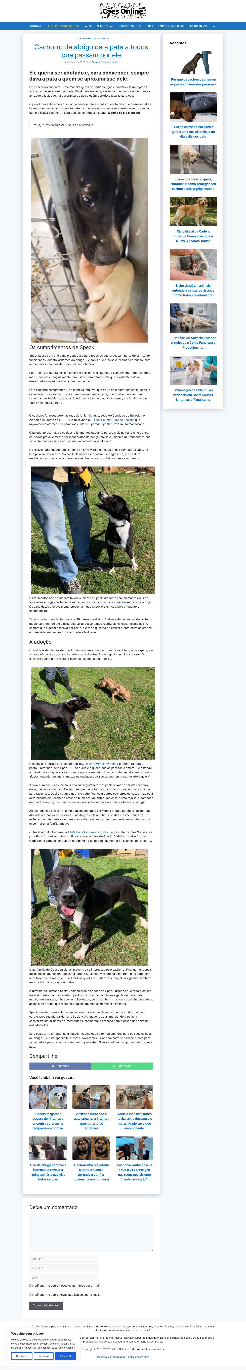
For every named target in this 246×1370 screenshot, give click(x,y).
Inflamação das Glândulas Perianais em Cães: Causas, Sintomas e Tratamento (193, 395)
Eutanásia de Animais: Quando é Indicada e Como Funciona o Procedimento (193, 342)
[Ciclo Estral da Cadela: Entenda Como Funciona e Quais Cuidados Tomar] (193, 224)
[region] (43, 1345)
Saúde (88, 25)
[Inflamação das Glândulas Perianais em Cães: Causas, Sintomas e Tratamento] (193, 382)
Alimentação (105, 25)
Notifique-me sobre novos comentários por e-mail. (66, 1285)
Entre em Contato (138, 1356)
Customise (22, 1356)
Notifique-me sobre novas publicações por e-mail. (66, 1294)
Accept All (65, 1356)
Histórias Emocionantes (63, 25)
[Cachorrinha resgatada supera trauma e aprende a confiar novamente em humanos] (91, 1157)
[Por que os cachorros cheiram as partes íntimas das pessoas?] (193, 72)
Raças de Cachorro (171, 25)
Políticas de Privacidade (111, 1356)
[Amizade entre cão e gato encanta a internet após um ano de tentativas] (91, 1106)
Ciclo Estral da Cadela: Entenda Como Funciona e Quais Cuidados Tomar (193, 236)
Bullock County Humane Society (112, 420)
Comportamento (130, 25)
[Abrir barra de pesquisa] (214, 26)
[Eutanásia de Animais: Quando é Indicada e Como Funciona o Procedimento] (193, 330)
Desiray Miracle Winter (100, 763)
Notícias (36, 25)
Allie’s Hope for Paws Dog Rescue (90, 832)
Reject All (44, 1356)
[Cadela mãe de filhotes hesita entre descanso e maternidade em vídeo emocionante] (134, 1106)
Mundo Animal (198, 25)
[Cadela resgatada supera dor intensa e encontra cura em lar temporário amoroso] (48, 1106)
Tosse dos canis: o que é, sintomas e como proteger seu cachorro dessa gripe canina (193, 184)
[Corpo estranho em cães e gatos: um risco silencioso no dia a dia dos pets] (193, 119)
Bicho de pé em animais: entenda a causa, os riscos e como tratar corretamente (193, 290)
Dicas (149, 25)
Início (76, 38)
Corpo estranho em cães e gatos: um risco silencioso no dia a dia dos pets (193, 131)
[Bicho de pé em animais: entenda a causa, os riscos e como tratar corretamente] (193, 278)
